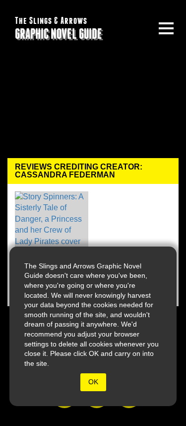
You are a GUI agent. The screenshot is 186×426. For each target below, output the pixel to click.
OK (93, 382)
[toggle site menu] (166, 28)
